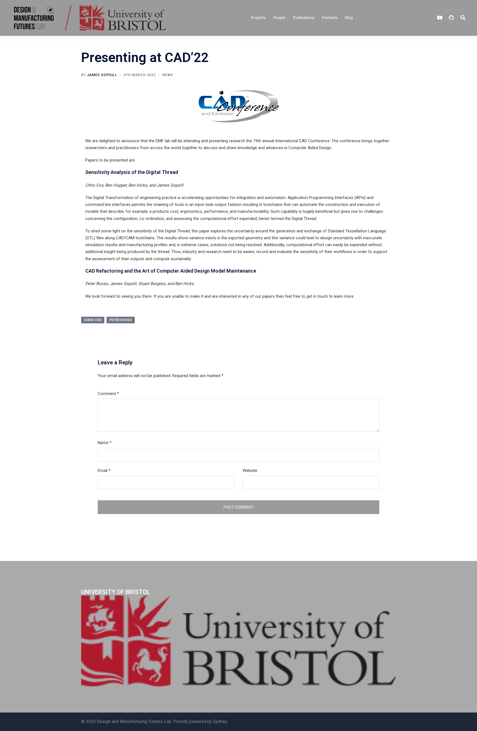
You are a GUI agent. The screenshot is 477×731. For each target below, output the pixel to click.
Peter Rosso (120, 320)
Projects (258, 17)
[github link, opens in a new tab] (451, 17)
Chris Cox (93, 320)
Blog (349, 17)
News (167, 75)
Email (104, 470)
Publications (303, 17)
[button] (463, 18)
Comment (108, 393)
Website (250, 470)
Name (105, 442)
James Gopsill (102, 75)
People (279, 17)
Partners (329, 17)
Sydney (220, 721)
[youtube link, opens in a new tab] (439, 17)
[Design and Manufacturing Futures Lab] (89, 17)
